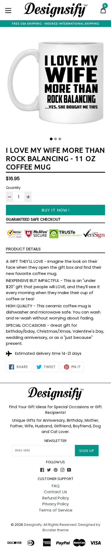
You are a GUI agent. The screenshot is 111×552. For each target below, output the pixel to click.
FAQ (56, 486)
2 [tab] (55, 139)
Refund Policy (55, 498)
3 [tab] (59, 139)
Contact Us (55, 492)
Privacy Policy (55, 504)
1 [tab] (51, 139)
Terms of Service (55, 510)
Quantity (13, 187)
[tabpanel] (55, 84)
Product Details (23, 249)
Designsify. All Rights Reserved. (50, 524)
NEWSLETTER (55, 440)
